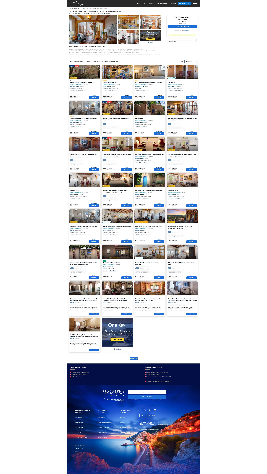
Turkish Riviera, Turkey (81, 437)
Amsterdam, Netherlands (105, 440)
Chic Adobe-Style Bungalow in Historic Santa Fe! (83, 118)
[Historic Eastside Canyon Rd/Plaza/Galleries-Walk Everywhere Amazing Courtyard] (84, 252)
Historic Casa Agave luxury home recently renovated (147, 263)
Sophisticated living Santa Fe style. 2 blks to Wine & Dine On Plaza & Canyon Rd (117, 155)
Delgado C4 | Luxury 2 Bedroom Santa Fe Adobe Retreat (181, 263)
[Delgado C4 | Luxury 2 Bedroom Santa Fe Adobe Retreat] (182, 252)
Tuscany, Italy (101, 420)
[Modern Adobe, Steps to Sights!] (117, 252)
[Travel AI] (147, 423)
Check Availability (182, 26)
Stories (173, 3)
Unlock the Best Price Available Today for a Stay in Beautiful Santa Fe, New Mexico (149, 299)
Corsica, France (79, 440)
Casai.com (145, 429)
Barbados (123, 427)
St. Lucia (122, 425)
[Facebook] (140, 410)
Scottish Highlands (103, 427)
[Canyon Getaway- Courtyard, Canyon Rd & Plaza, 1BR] (84, 144)
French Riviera (78, 430)
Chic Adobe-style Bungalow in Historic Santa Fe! (148, 82)
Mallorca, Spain (79, 435)
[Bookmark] (74, 17)
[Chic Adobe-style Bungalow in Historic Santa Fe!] (149, 72)
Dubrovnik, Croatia (80, 425)
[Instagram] (145, 410)
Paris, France (101, 417)
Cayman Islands (124, 435)
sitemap (76, 454)
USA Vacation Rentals (77, 376)
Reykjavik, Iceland (103, 430)
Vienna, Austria (102, 432)
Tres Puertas (171, 82)
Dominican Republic (125, 440)
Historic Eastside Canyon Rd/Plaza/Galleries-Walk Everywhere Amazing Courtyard (84, 263)
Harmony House (74, 190)
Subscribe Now (147, 396)
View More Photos (75, 42)
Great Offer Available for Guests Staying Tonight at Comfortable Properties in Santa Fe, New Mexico (84, 299)
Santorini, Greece (79, 417)
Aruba (122, 422)
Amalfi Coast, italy (79, 420)
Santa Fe (95, 8)
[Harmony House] (84, 180)
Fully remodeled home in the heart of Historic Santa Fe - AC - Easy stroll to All (182, 155)
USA (84, 8)
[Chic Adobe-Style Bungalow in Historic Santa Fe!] (84, 108)
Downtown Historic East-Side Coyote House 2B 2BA (149, 154)
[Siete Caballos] (149, 108)
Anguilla (122, 417)
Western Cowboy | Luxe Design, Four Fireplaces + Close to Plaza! (116, 119)
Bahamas (122, 420)
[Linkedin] (155, 410)
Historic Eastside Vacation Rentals (80, 372)
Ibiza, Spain (77, 432)
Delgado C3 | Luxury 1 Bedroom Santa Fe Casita (148, 226)
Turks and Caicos (125, 432)
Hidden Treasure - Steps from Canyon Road (82, 82)
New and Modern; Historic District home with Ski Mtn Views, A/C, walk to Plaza (182, 119)
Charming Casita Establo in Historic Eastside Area (149, 190)
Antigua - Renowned (126, 437)
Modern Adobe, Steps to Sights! (111, 262)
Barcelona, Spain (79, 422)
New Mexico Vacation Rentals (79, 374)
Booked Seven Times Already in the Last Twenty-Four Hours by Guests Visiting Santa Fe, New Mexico (182, 299)
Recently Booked (79, 445)
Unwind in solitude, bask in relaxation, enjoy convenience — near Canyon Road (115, 191)
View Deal (93, 97)
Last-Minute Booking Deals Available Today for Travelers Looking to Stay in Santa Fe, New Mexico (84, 335)
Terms (76, 451)
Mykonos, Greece (79, 427)
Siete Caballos (139, 118)
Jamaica (122, 430)
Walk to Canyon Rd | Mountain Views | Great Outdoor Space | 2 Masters (180, 227)
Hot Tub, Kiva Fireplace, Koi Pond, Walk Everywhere (117, 226)
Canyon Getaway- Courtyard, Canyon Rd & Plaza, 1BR (83, 155)
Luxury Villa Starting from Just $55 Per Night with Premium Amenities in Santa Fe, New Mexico (116, 299)
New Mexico (89, 8)
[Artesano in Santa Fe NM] (117, 72)
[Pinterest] (150, 410)
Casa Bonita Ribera (173, 190)
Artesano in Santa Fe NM (109, 82)
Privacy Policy (150, 400)
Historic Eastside (103, 8)
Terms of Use (159, 400)
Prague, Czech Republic (104, 425)
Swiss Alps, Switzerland (105, 422)
